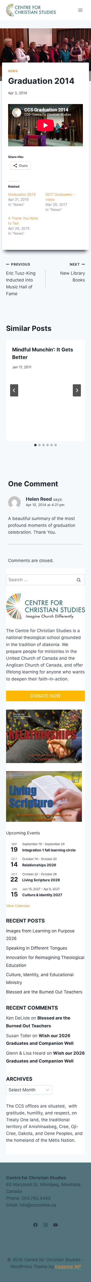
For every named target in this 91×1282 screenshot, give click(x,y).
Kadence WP (68, 1266)
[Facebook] (35, 1225)
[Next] (77, 390)
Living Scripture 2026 (41, 880)
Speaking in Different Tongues (36, 948)
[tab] (35, 445)
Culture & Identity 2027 (42, 895)
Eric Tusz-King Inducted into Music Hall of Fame (20, 279)
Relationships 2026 (39, 865)
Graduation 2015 (22, 194)
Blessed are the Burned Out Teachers (44, 991)
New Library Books (72, 272)
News (13, 71)
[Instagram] (45, 1225)
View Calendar (18, 906)
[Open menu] (80, 10)
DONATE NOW (45, 695)
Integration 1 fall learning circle (49, 850)
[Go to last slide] (14, 390)
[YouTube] (55, 1225)
